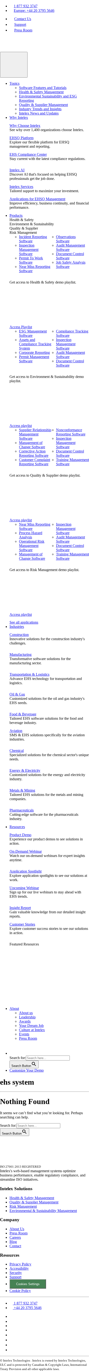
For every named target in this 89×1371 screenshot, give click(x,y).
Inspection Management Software (28, 249)
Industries (16, 627)
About (14, 1009)
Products (16, 215)
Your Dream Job (31, 1026)
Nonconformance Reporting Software (70, 432)
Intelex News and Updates (39, 113)
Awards (25, 1021)
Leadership (27, 1017)
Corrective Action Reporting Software (33, 453)
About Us (16, 1229)
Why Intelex (18, 117)
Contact (15, 1246)
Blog (13, 1242)
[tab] (49, 220)
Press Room (23, 30)
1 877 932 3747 (25, 6)
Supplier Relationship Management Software (35, 434)
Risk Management (23, 1206)
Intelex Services (21, 187)
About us (26, 1013)
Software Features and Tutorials (42, 88)
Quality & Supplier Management (43, 105)
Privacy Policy (20, 1264)
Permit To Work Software (31, 260)
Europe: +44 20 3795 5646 (34, 11)
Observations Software (66, 239)
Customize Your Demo (26, 1070)
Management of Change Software (32, 445)
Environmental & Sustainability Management (43, 1211)
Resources (17, 827)
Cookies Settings (28, 1284)
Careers (15, 1237)
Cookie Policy (20, 1291)
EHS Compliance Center (28, 154)
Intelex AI (16, 170)
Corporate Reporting (34, 353)
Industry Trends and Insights (40, 109)
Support (20, 24)
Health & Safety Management (41, 92)
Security (15, 1273)
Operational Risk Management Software (31, 545)
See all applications (23, 622)
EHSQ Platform (21, 138)
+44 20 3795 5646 (27, 1308)
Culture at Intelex (32, 1030)
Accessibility (19, 1268)
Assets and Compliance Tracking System (35, 344)
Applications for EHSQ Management (37, 199)
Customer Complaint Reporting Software (34, 462)
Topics (14, 83)
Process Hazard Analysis (30, 535)
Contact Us (22, 19)
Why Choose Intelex (24, 126)
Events (24, 1034)
